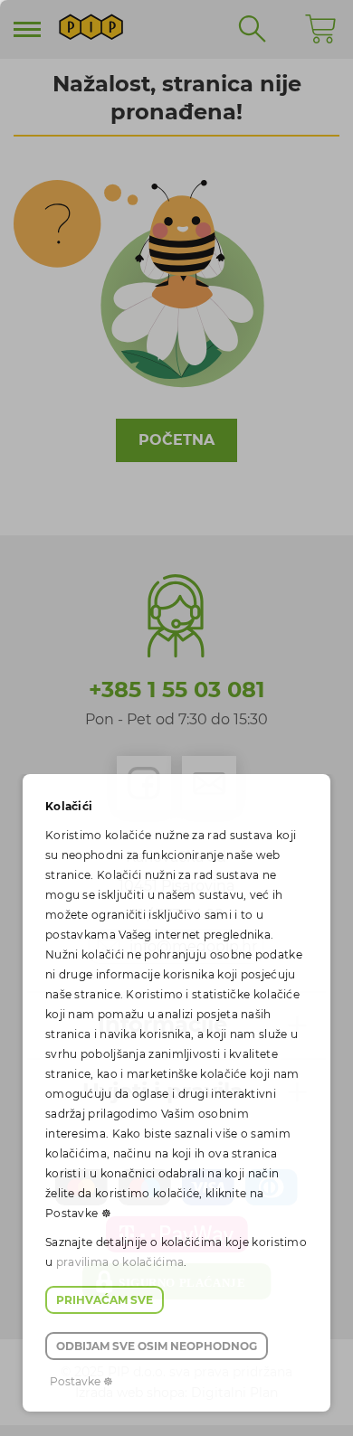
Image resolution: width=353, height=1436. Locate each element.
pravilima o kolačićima (120, 1262)
